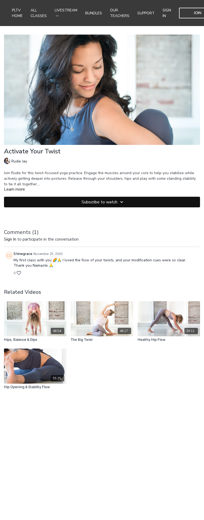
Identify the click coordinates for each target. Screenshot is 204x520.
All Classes (39, 13)
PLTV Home (17, 13)
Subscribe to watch (99, 202)
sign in (10, 239)
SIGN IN (167, 13)
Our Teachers (119, 13)
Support (146, 13)
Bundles (93, 13)
